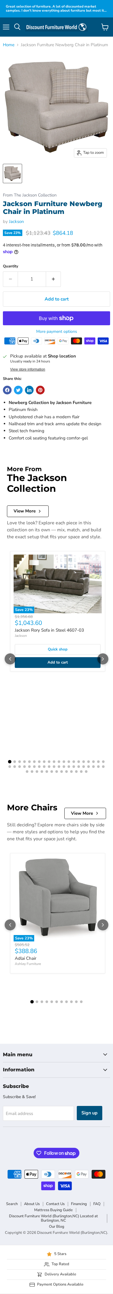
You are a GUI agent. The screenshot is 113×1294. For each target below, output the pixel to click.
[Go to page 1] (10, 762)
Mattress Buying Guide (53, 1210)
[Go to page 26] (34, 766)
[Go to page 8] (44, 761)
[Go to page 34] (73, 766)
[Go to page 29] (49, 766)
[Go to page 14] (73, 761)
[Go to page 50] (71, 771)
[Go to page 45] (46, 771)
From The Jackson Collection (30, 195)
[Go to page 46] (51, 771)
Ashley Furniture (28, 963)
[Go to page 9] (49, 761)
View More (25, 511)
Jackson (16, 221)
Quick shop (58, 649)
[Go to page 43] (37, 771)
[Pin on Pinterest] (40, 390)
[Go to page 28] (44, 766)
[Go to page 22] (14, 766)
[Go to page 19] (98, 761)
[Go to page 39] (98, 766)
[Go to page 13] (69, 761)
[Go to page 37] (88, 766)
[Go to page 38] (93, 766)
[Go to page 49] (66, 771)
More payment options (56, 331)
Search (12, 1204)
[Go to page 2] (14, 761)
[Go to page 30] (54, 766)
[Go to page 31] (59, 766)
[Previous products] (10, 658)
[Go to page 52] (81, 771)
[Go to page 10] (54, 761)
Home (8, 44)
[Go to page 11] (59, 761)
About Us (32, 1204)
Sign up (89, 1113)
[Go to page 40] (103, 766)
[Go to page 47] (56, 771)
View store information (27, 369)
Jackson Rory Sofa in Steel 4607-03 (49, 630)
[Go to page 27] (39, 766)
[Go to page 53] (86, 771)
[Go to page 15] (78, 761)
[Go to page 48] (61, 771)
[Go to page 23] (19, 766)
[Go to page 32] (64, 766)
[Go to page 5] (29, 761)
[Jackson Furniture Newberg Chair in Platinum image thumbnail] (12, 173)
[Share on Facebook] (7, 390)
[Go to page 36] (83, 766)
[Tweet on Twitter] (18, 390)
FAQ (97, 1204)
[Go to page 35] (78, 766)
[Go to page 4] (24, 761)
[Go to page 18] (93, 761)
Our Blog (56, 1226)
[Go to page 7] (39, 761)
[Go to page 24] (24, 766)
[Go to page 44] (42, 771)
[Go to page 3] (19, 761)
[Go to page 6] (34, 761)
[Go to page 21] (9, 766)
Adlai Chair (25, 958)
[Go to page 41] (27, 771)
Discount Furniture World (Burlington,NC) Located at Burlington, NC (53, 1218)
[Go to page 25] (29, 766)
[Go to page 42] (32, 771)
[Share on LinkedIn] (29, 390)
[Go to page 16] (83, 761)
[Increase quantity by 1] (53, 279)
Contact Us (55, 1204)
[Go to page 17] (88, 761)
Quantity (10, 266)
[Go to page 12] (64, 761)
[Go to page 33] (69, 766)
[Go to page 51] (76, 771)
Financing (79, 1204)
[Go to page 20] (103, 761)
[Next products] (102, 658)
